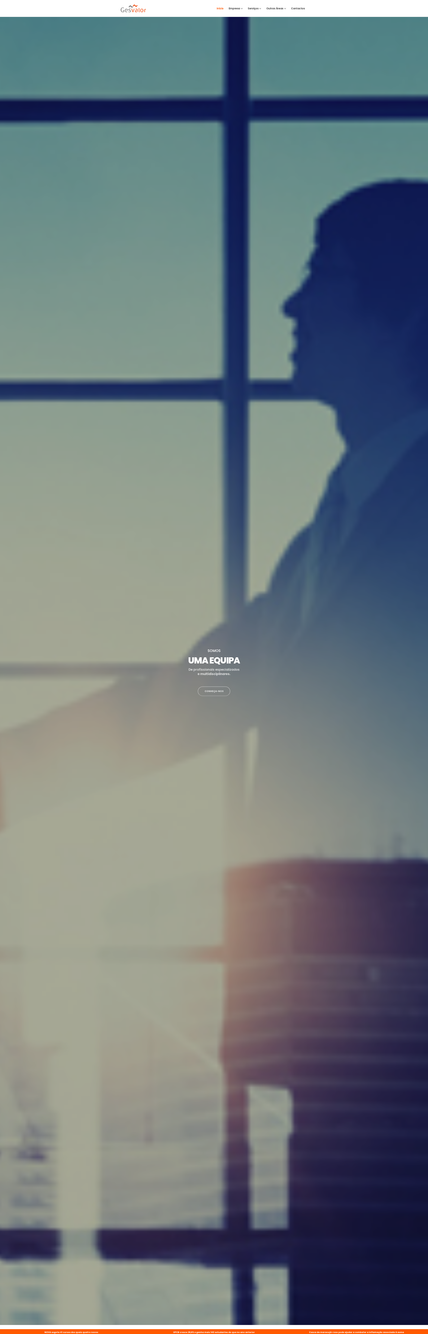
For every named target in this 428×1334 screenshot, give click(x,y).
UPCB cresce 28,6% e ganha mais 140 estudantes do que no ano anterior (71, 1332)
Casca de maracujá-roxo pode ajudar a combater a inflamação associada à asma (214, 1332)
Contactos (298, 8)
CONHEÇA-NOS (214, 699)
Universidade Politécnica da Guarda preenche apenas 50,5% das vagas (356, 1332)
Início (220, 8)
